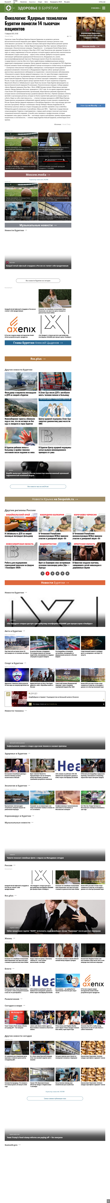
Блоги (8, 968)
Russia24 (8, 2)
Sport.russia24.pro (10, 667)
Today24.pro (8, 1009)
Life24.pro (7, 942)
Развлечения (12, 999)
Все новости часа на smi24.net (38, 486)
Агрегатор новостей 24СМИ (38, 180)
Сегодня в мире (13, 1005)
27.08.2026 (95, 8)
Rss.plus (67, 2)
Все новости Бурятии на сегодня (38, 281)
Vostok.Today (9, 36)
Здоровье (32, 2)
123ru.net (102, 2)
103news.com (9, 131)
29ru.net (7, 1066)
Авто (46, 2)
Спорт (40, 2)
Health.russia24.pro (10, 757)
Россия (8, 865)
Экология (23, 2)
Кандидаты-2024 (56, 2)
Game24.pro (11, 1145)
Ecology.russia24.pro (11, 789)
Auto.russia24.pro (10, 634)
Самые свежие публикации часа (55, 1098)
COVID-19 (15, 2)
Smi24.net (7, 181)
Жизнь (8, 938)
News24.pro (8, 972)
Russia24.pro (8, 287)
